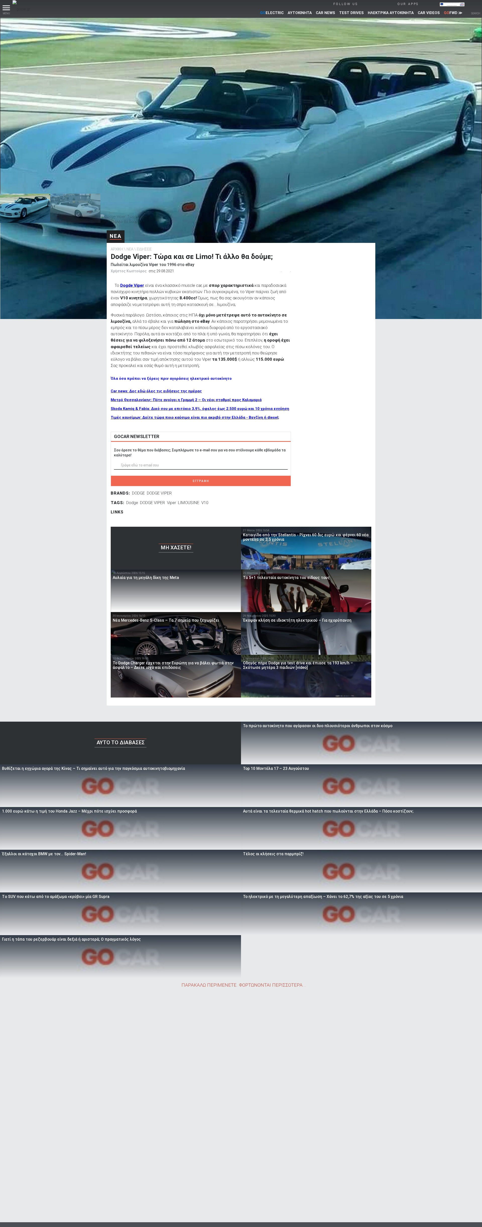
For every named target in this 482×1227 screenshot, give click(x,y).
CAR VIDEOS (429, 13)
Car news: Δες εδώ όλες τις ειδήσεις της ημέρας (156, 391)
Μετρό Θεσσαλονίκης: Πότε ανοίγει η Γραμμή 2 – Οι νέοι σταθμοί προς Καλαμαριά (186, 400)
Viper (171, 502)
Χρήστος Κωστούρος (129, 271)
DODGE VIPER (159, 493)
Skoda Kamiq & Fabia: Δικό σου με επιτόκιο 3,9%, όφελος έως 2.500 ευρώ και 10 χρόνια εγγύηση (200, 408)
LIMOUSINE (188, 502)
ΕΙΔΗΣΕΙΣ (144, 249)
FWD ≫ (453, 13)
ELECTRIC (272, 13)
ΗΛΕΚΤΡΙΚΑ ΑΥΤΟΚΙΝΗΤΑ (391, 13)
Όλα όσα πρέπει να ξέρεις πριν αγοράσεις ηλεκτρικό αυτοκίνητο (171, 378)
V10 (204, 502)
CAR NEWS (325, 13)
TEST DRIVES (351, 13)
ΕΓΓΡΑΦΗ (201, 481)
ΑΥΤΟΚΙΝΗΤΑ (300, 13)
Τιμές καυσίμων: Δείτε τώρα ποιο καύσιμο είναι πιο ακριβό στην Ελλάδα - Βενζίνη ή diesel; (195, 417)
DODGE (138, 493)
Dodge (132, 502)
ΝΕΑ (116, 236)
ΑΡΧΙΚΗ (117, 249)
